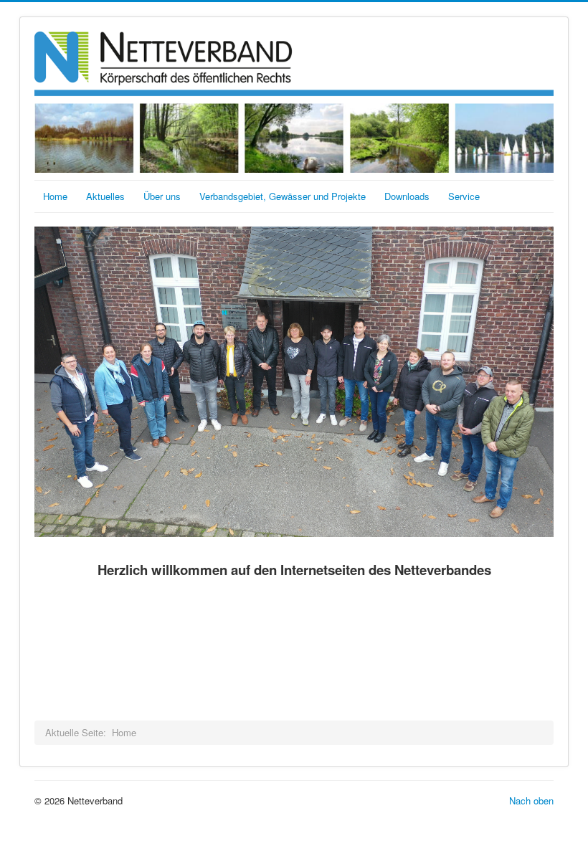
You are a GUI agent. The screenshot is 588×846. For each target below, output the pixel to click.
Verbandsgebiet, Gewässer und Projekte (282, 196)
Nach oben (531, 800)
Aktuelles (105, 196)
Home (55, 196)
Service (464, 196)
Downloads (407, 196)
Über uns (162, 196)
